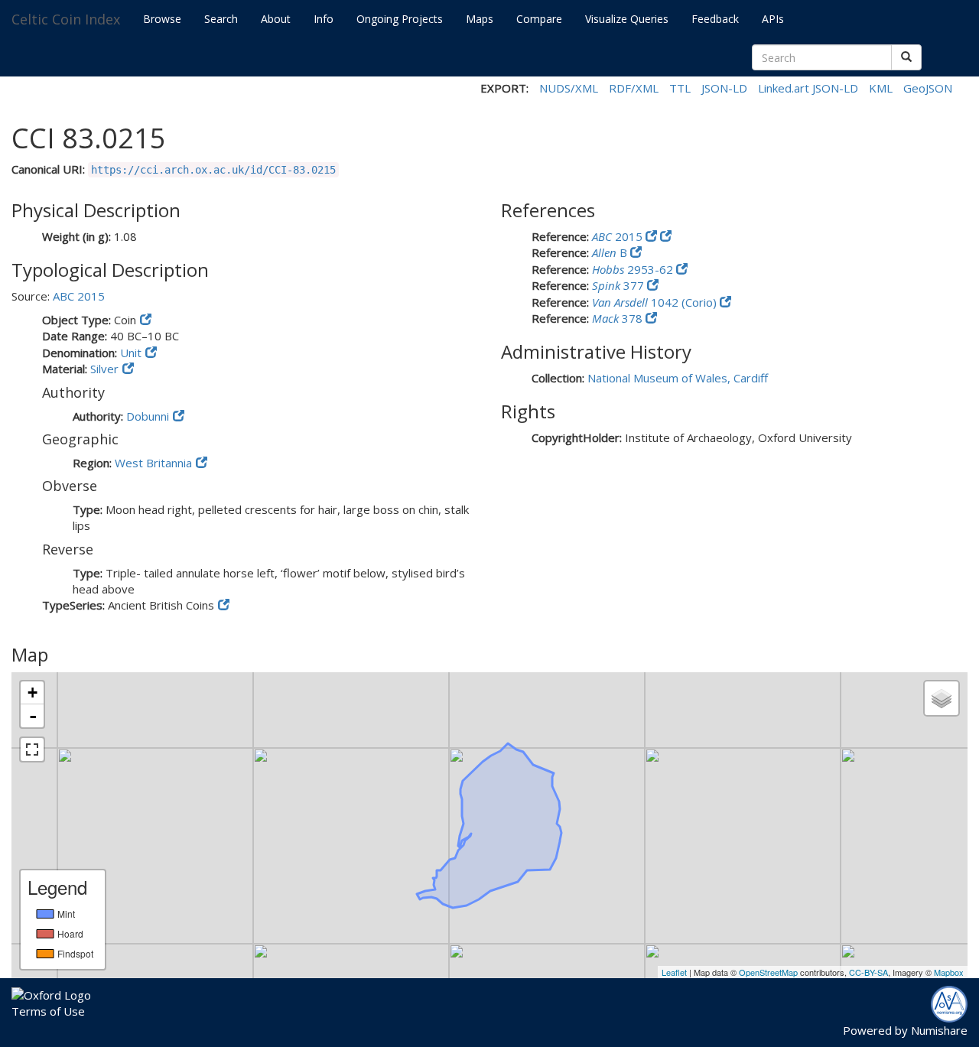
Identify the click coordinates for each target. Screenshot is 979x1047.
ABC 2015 (79, 296)
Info (323, 18)
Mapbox (949, 972)
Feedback (715, 18)
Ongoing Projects (399, 18)
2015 (619, 236)
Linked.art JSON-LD (808, 88)
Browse (162, 18)
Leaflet (674, 972)
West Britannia (153, 462)
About (276, 18)
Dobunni (147, 416)
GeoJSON (927, 88)
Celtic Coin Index (65, 19)
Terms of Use (48, 1011)
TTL (680, 88)
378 (619, 318)
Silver (104, 368)
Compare (539, 18)
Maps (479, 18)
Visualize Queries (626, 18)
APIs (773, 18)
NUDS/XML (568, 88)
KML (881, 88)
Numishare (939, 1030)
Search (221, 18)
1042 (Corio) (656, 302)
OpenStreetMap (768, 972)
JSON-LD (724, 88)
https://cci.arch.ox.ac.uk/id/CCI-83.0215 (213, 170)
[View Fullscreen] (32, 749)
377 (619, 285)
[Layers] (941, 698)
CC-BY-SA (868, 972)
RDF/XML (634, 88)
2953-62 (634, 269)
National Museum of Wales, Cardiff (677, 377)
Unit (130, 352)
